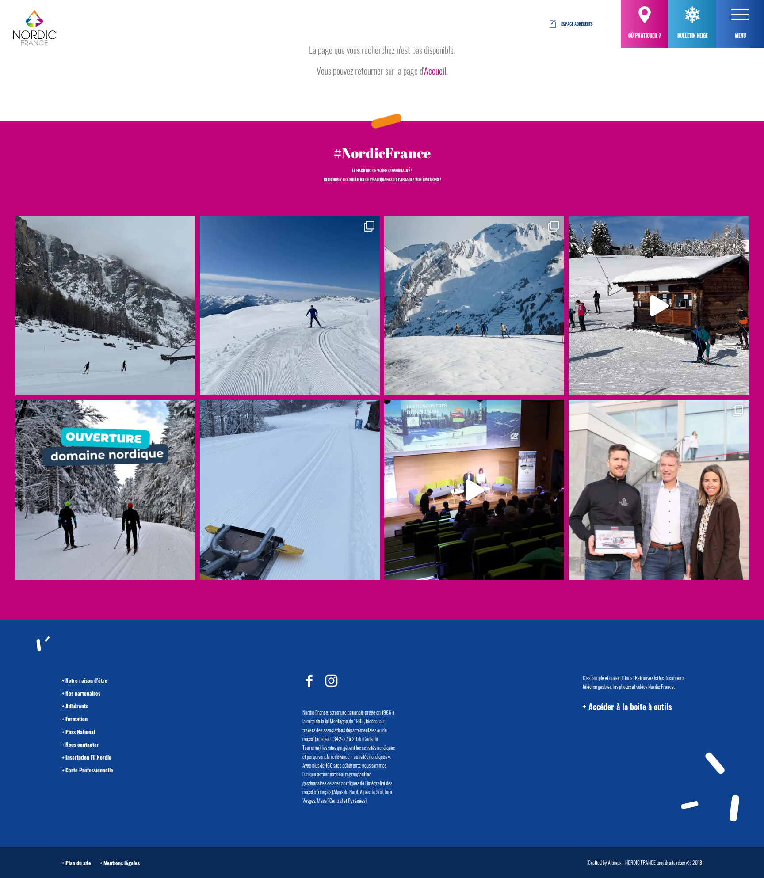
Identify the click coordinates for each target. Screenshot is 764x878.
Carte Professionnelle (89, 770)
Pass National (80, 731)
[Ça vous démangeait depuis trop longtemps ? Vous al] (290, 490)
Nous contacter (82, 744)
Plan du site (78, 863)
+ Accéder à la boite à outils (627, 706)
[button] (740, 14)
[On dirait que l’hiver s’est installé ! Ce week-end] (659, 305)
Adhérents (76, 706)
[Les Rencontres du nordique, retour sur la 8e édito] (474, 490)
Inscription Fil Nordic (88, 757)
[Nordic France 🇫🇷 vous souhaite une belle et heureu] (474, 305)
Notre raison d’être (86, 680)
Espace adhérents (577, 24)
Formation (76, 718)
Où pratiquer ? (644, 35)
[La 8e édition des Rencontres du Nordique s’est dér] (659, 490)
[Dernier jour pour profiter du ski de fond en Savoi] (105, 305)
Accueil (435, 70)
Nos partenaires (82, 693)
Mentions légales (121, 863)
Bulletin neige (692, 35)
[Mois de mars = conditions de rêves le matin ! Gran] (290, 305)
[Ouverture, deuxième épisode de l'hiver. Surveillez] (105, 490)
